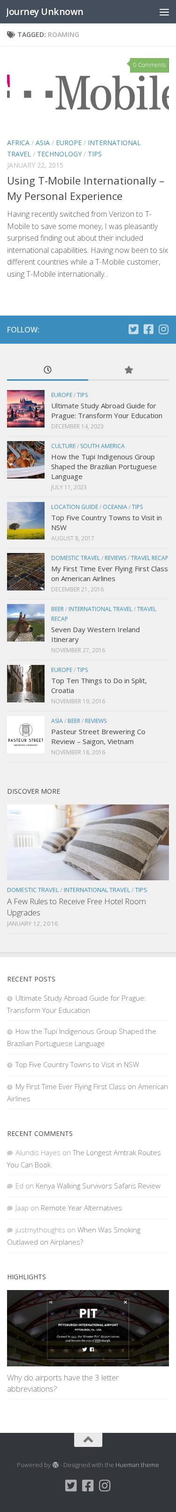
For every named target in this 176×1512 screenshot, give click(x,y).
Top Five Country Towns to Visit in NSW (77, 1064)
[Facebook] (148, 329)
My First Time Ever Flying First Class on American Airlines (109, 573)
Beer (57, 609)
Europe (69, 142)
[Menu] (164, 11)
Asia (43, 142)
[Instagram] (163, 329)
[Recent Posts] (47, 371)
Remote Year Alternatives (81, 1207)
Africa (18, 142)
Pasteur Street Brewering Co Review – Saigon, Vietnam (98, 736)
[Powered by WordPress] (55, 1465)
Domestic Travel (75, 558)
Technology (59, 153)
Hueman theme (137, 1464)
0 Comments (149, 65)
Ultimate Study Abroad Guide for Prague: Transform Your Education (106, 410)
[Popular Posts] (128, 371)
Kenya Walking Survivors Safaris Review (98, 1185)
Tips (95, 153)
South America (102, 446)
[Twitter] (133, 329)
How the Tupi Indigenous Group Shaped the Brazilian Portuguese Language (104, 466)
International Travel (100, 609)
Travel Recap (149, 558)
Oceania (115, 507)
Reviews (115, 558)
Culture (63, 446)
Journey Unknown (45, 11)
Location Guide (74, 507)
